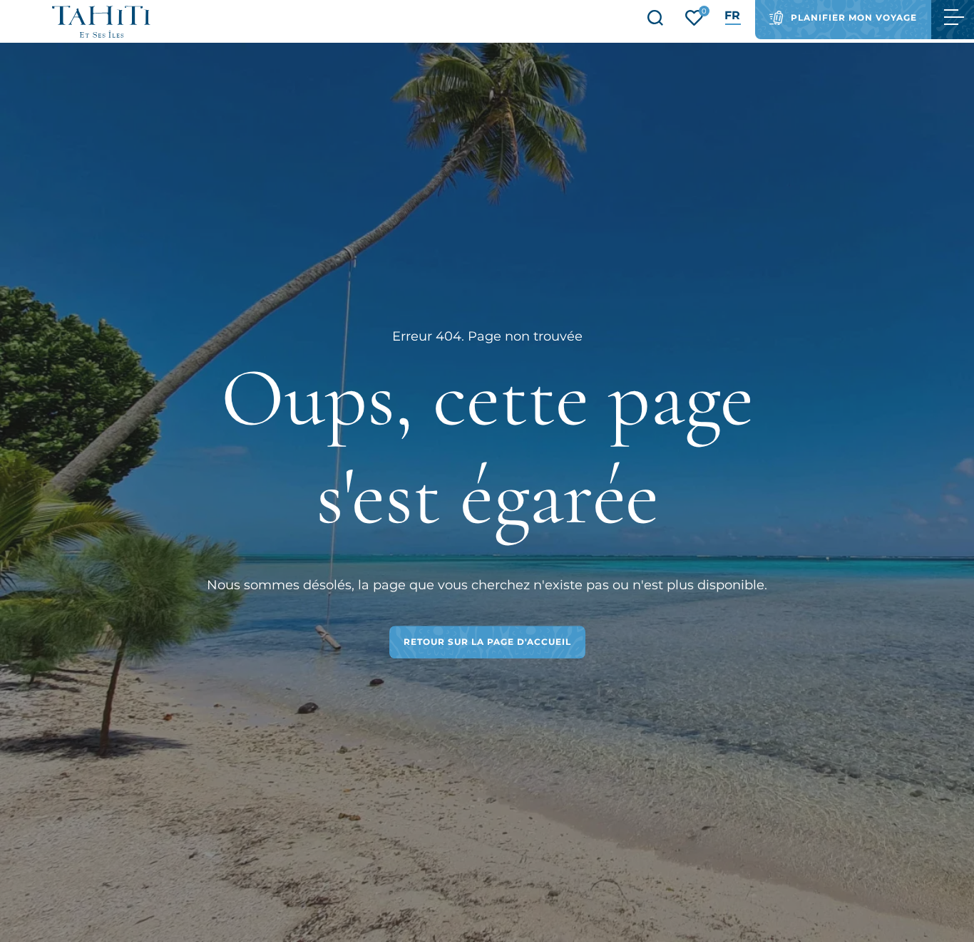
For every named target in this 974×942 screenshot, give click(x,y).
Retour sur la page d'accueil (487, 641)
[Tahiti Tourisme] (101, 22)
